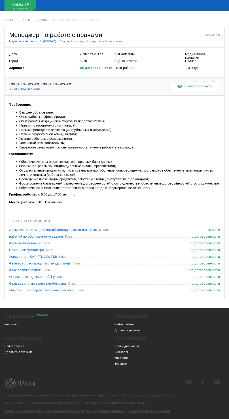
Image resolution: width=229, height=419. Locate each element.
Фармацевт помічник (25, 243)
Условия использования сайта (23, 410)
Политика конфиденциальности (106, 410)
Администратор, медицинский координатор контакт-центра (55, 230)
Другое (41, 19)
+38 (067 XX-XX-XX (24, 84)
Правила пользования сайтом (64, 410)
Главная (10, 19)
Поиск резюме (14, 346)
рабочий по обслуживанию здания (36, 236)
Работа (20, 4)
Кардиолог (122, 357)
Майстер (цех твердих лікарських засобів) (41, 290)
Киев (26, 19)
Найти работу (124, 324)
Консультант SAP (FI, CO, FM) (33, 256)
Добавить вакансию (18, 352)
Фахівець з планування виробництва (37, 283)
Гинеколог (121, 352)
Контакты (10, 324)
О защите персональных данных (149, 410)
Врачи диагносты (126, 346)
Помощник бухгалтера (26, 250)
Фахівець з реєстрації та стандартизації (40, 263)
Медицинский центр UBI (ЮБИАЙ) (32, 41)
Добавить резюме (127, 330)
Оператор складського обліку (32, 277)
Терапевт (120, 363)
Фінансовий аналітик (24, 270)
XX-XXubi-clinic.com (24, 89)
